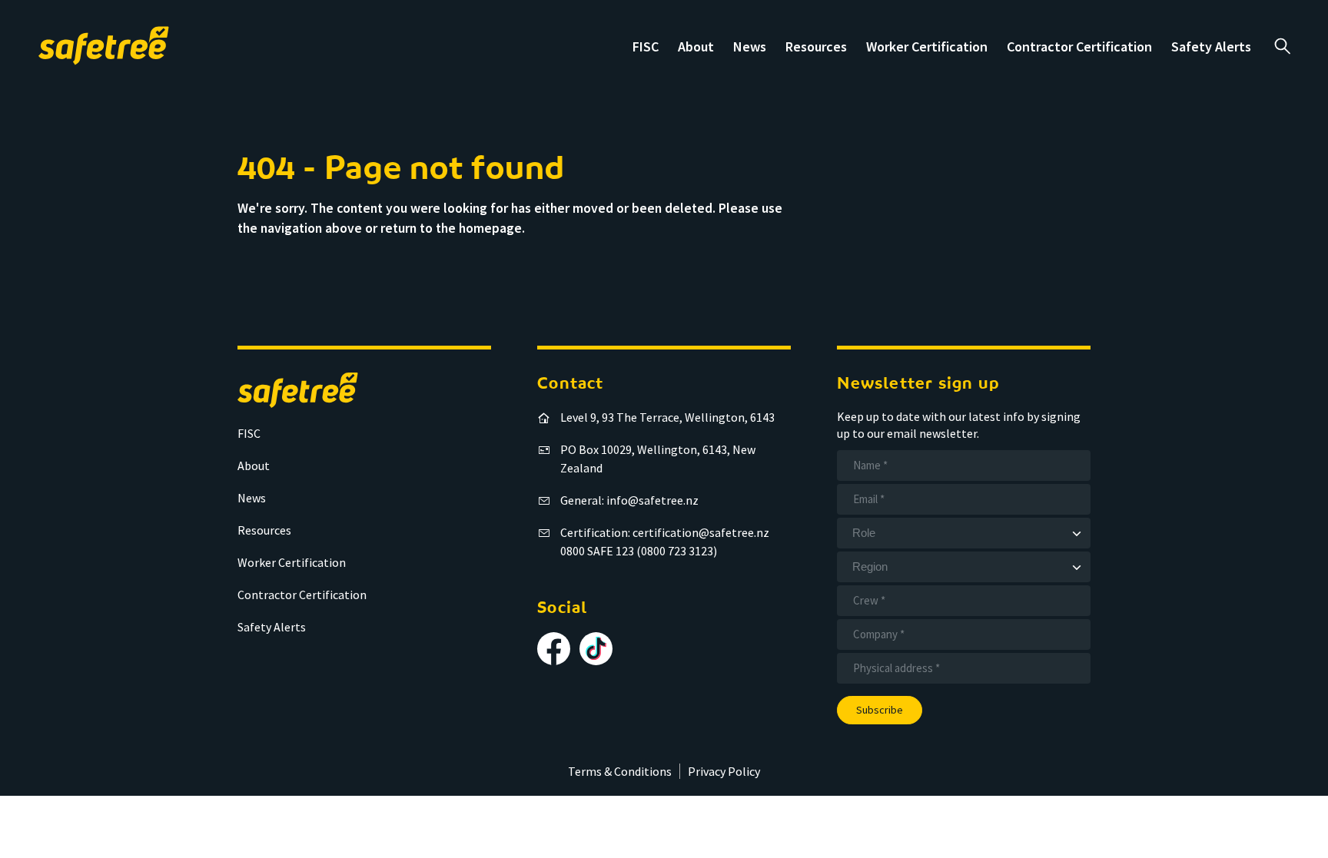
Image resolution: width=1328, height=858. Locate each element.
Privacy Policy (724, 771)
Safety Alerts (1211, 46)
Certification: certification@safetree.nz (664, 532)
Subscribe (879, 710)
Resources (816, 46)
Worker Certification (927, 46)
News (749, 46)
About (696, 46)
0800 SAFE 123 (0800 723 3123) (638, 550)
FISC (645, 46)
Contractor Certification (1079, 46)
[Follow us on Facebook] (553, 648)
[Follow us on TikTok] (596, 648)
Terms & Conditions (620, 771)
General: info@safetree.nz (629, 500)
